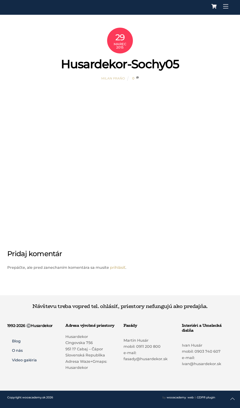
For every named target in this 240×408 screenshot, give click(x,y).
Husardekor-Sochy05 (120, 64)
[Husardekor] (37, 9)
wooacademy (176, 397)
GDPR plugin (206, 397)
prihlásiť (117, 267)
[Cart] (214, 6)
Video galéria (24, 360)
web (191, 397)
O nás (17, 350)
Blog (16, 341)
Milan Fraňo (113, 78)
